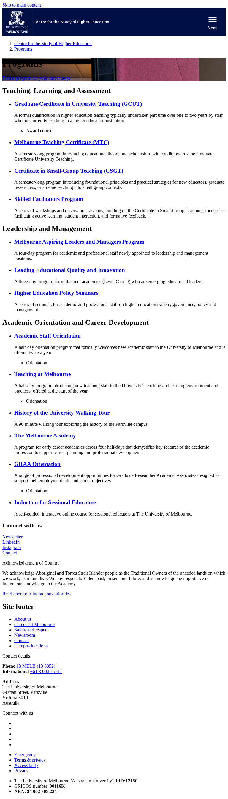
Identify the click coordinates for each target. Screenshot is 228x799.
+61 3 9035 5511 (46, 671)
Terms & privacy (30, 759)
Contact (21, 640)
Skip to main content (21, 4)
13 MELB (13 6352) (35, 666)
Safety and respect (31, 629)
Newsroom (24, 635)
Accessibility (26, 765)
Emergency (25, 754)
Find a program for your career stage (36, 78)
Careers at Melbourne (34, 624)
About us (22, 619)
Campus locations (31, 645)
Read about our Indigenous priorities (36, 593)
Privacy (21, 770)
